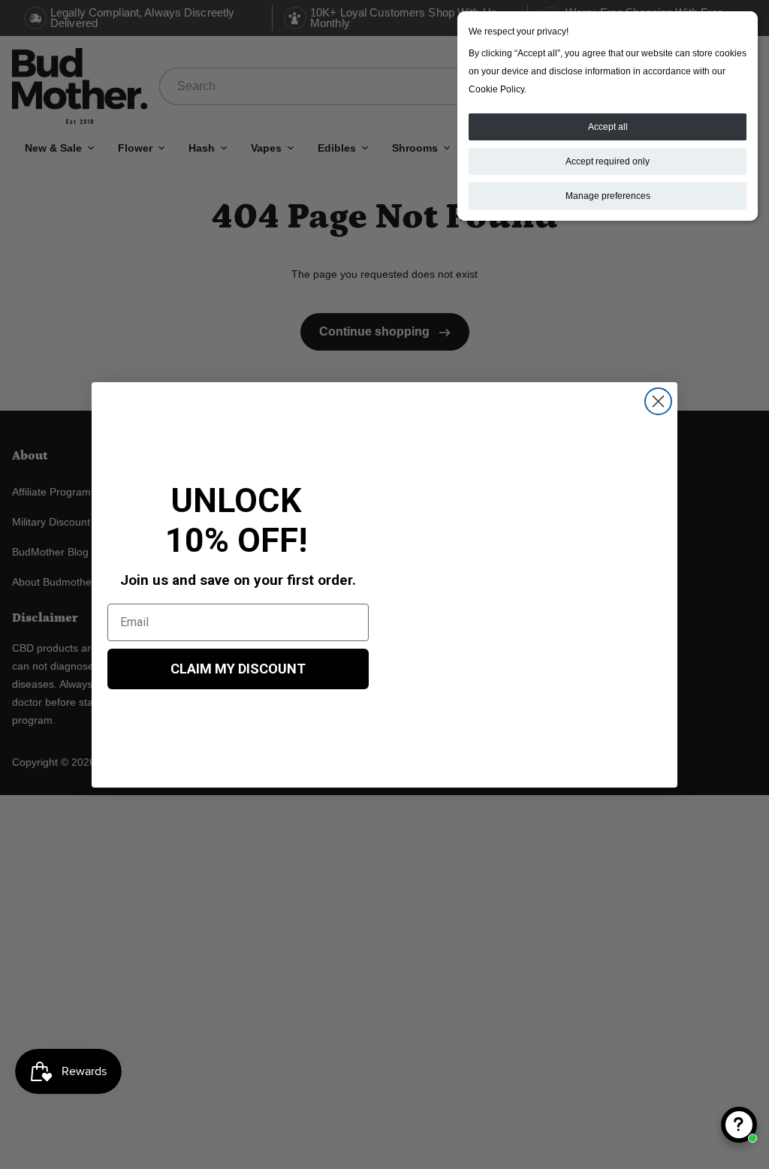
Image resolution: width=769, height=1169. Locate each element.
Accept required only (607, 161)
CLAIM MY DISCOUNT (238, 668)
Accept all (608, 127)
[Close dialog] (658, 401)
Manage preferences (607, 196)
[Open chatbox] (739, 1125)
